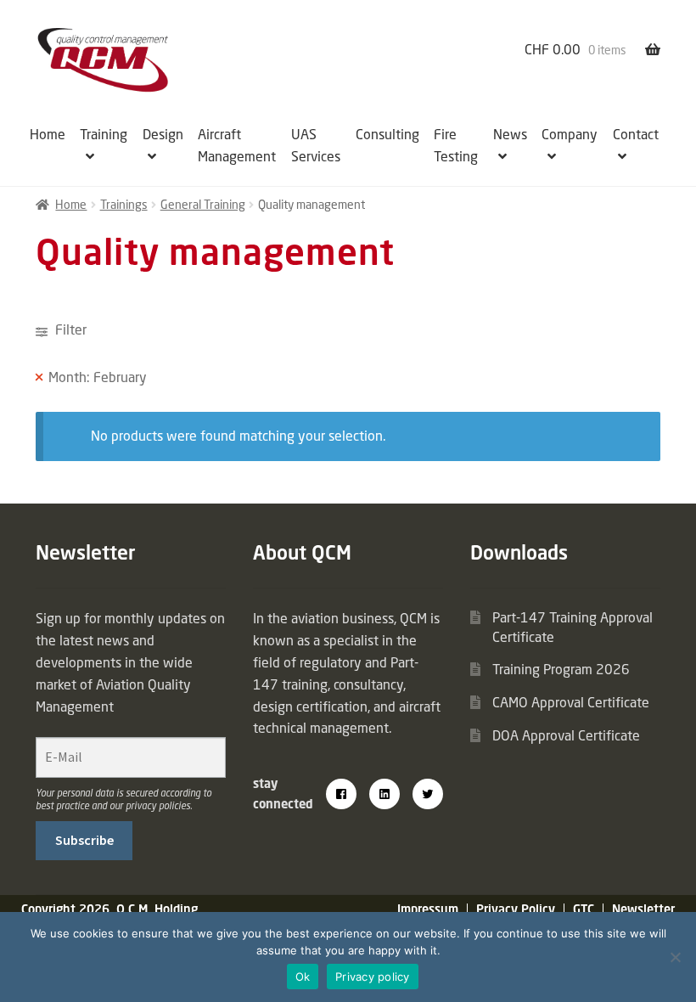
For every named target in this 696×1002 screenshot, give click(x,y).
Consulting (387, 134)
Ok (303, 976)
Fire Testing (456, 145)
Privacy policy (372, 976)
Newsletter (643, 909)
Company (570, 134)
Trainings (124, 204)
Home (47, 134)
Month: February (97, 377)
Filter (69, 329)
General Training (202, 204)
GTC (583, 909)
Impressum (427, 909)
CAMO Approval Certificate (570, 702)
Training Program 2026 (561, 669)
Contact (636, 134)
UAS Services (315, 145)
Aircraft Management (237, 145)
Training (103, 134)
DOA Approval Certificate (566, 735)
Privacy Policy (515, 909)
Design (163, 134)
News (510, 134)
